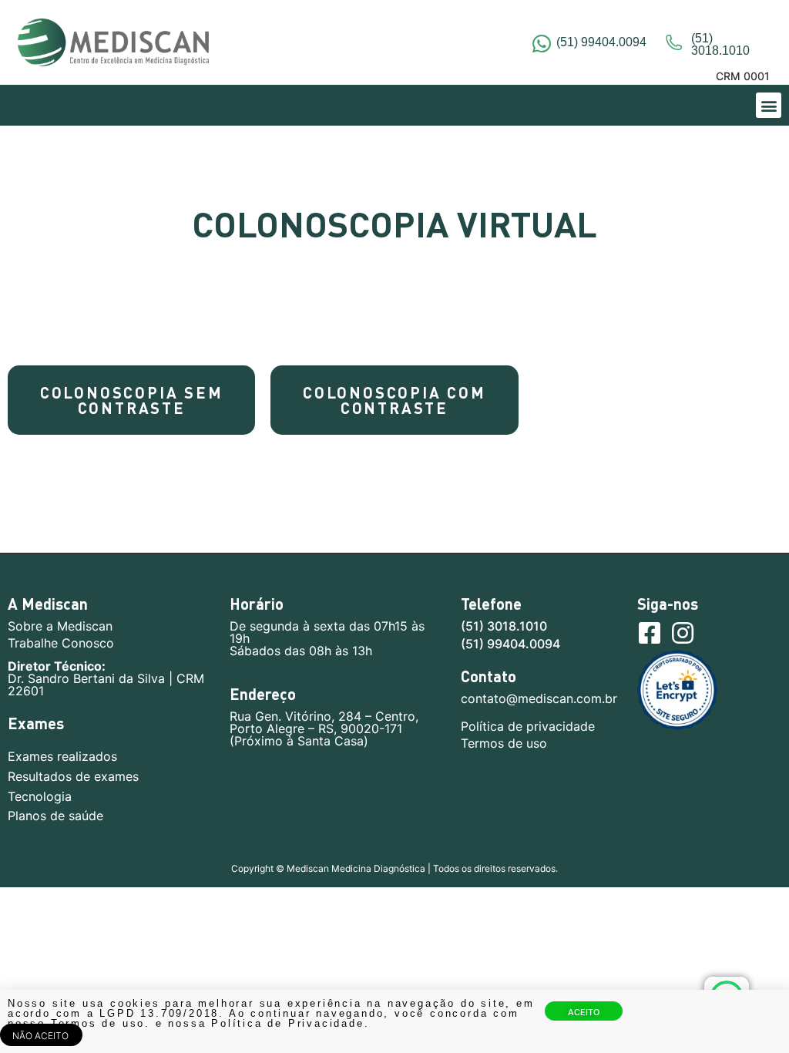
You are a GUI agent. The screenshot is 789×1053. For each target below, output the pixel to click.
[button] (768, 105)
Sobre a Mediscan (60, 626)
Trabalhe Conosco (61, 643)
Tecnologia (40, 796)
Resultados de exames (73, 776)
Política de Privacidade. (290, 1023)
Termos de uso (504, 743)
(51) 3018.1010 (504, 626)
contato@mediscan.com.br (539, 698)
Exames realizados (62, 756)
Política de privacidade (528, 726)
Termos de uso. (103, 1023)
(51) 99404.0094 (601, 42)
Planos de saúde (55, 816)
